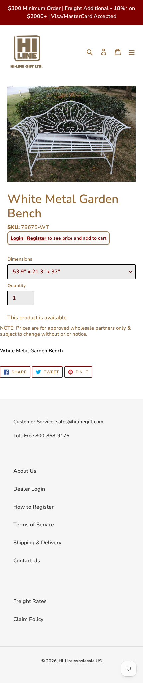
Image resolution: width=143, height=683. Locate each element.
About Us (24, 471)
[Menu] (132, 51)
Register (36, 238)
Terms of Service (33, 524)
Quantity (16, 286)
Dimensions (19, 259)
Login (17, 238)
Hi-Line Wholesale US (80, 661)
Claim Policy (28, 619)
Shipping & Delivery (37, 542)
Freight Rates (30, 601)
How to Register (33, 507)
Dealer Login (29, 489)
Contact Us (26, 560)
